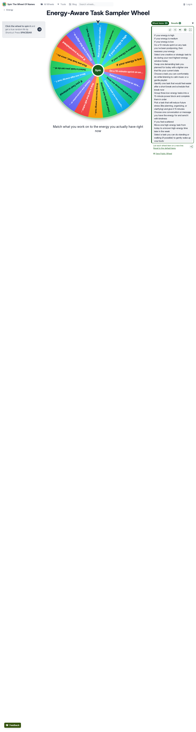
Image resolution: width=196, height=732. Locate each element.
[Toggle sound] (180, 29)
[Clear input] (170, 29)
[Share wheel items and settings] (191, 146)
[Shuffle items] (175, 29)
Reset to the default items (164, 148)
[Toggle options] (193, 23)
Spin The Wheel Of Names (21, 4)
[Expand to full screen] (190, 29)
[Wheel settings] (185, 29)
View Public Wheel (163, 153)
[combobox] (95, 4)
